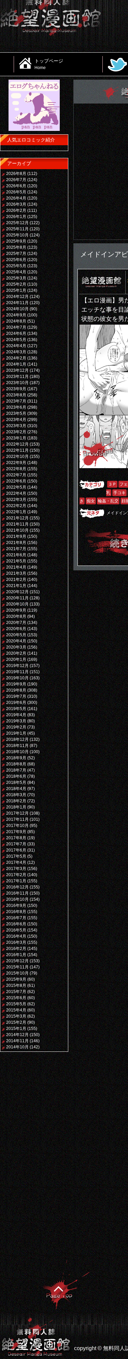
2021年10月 (17, 530)
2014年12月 (17, 1034)
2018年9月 (16, 758)
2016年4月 (16, 936)
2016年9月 (16, 905)
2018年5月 (16, 782)
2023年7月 (16, 401)
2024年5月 (16, 339)
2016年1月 (16, 954)
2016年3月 (16, 942)
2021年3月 (16, 573)
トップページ (48, 63)
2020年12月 (17, 591)
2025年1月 (16, 290)
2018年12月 (17, 739)
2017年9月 (16, 831)
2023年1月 (16, 438)
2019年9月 (16, 684)
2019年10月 (17, 678)
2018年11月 (17, 745)
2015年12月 (17, 961)
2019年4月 (16, 714)
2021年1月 (16, 585)
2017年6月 (16, 850)
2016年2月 (16, 948)
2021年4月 (16, 567)
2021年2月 (16, 579)
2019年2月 (16, 727)
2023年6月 (16, 407)
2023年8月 (16, 395)
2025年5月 (16, 265)
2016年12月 (17, 887)
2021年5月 (16, 561)
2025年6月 (16, 259)
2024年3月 (16, 352)
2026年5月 (16, 192)
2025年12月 (17, 222)
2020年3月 (16, 647)
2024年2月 (16, 358)
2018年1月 (16, 807)
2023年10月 (17, 382)
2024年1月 (16, 364)
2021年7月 (16, 548)
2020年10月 (17, 604)
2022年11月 (17, 450)
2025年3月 (16, 278)
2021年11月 (17, 524)
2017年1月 (16, 881)
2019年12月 (17, 665)
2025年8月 (16, 247)
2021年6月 (16, 555)
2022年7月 (16, 475)
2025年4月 (16, 272)
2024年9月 (16, 315)
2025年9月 (16, 241)
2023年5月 (16, 413)
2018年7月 (16, 770)
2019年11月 (17, 671)
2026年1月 (16, 216)
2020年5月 (16, 635)
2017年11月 (17, 819)
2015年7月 (16, 991)
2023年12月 (17, 370)
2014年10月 (17, 1047)
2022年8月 (16, 468)
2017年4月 (16, 862)
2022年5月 (16, 487)
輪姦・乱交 (108, 501)
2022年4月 (16, 493)
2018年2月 (16, 801)
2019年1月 (16, 733)
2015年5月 (16, 1004)
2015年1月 (16, 1028)
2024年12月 (17, 296)
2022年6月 (16, 481)
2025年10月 (17, 235)
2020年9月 (16, 610)
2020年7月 (16, 622)
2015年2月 (16, 1022)
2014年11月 (17, 1040)
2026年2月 (16, 210)
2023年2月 (16, 432)
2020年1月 (16, 659)
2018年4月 (16, 788)
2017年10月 (17, 825)
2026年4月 (16, 198)
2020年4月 (16, 641)
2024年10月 (17, 309)
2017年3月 (16, 868)
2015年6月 (16, 997)
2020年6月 (16, 628)
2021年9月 (16, 536)
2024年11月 (17, 302)
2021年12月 (17, 518)
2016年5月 (16, 930)
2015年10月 (17, 973)
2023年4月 (16, 419)
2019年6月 (16, 702)
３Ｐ (112, 484)
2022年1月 (16, 511)
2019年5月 (16, 708)
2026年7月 (16, 179)
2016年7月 (16, 917)
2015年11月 (17, 967)
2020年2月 (16, 653)
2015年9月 (16, 979)
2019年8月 (16, 690)
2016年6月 (16, 924)
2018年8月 (16, 764)
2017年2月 (16, 874)
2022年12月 (17, 444)
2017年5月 (16, 856)
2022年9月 (16, 462)
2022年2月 (16, 505)
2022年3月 (16, 499)
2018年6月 (16, 776)
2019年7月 (16, 696)
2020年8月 (16, 616)
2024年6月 (16, 333)
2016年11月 (17, 893)
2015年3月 (16, 1016)
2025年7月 (16, 253)
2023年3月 (16, 425)
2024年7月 (16, 327)
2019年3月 (16, 721)
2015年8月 (16, 985)
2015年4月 (16, 1010)
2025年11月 (17, 229)
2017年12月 (17, 813)
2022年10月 (17, 456)
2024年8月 (16, 321)
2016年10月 (17, 899)
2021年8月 (16, 542)
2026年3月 (16, 204)
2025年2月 (16, 284)
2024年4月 (16, 345)
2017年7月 (16, 844)
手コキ (119, 492)
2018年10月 (17, 751)
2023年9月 (16, 388)
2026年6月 (16, 186)
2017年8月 (16, 837)
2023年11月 (17, 376)
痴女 (91, 501)
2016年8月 (16, 911)
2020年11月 (17, 598)
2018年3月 (16, 794)
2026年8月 (16, 173)
